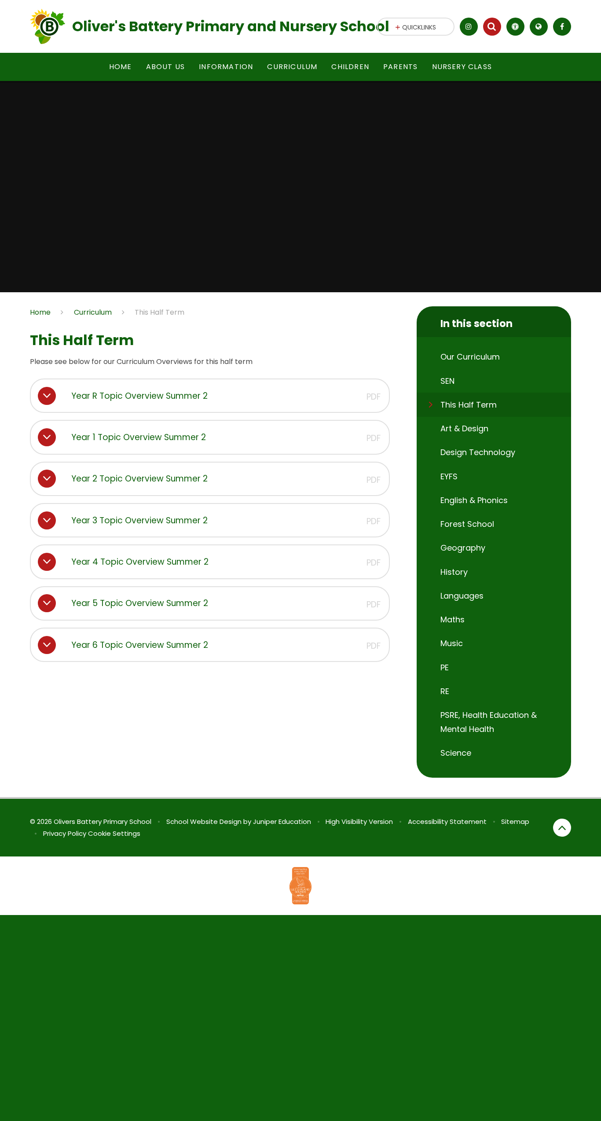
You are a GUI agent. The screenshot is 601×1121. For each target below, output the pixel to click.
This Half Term (159, 312)
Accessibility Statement (447, 821)
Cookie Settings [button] (114, 833)
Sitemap (515, 821)
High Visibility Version (359, 821)
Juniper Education (282, 821)
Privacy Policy (64, 833)
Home (40, 312)
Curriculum (93, 312)
